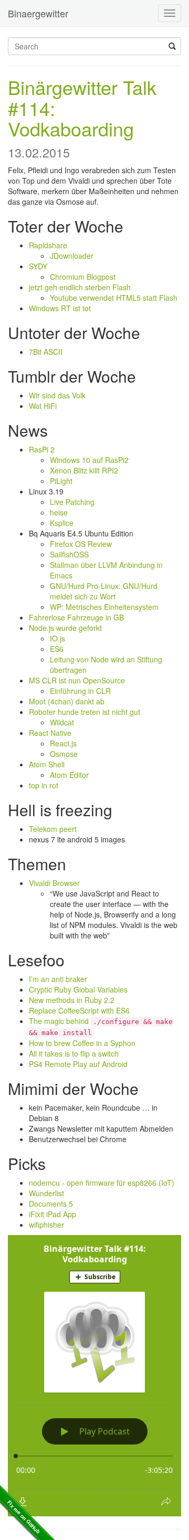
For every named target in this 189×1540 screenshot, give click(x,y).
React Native (50, 732)
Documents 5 (51, 1203)
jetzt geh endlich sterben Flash (80, 287)
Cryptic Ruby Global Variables (78, 989)
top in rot (43, 785)
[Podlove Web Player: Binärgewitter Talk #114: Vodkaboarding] (94, 1375)
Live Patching (72, 502)
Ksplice (62, 523)
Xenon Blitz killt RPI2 (84, 470)
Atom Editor (69, 774)
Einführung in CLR (80, 690)
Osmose (64, 753)
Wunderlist (46, 1193)
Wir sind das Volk (57, 395)
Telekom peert (53, 829)
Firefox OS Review (81, 544)
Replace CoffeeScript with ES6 (79, 1010)
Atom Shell (47, 764)
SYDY (38, 266)
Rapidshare (48, 245)
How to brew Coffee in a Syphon (82, 1043)
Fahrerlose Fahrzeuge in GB (76, 617)
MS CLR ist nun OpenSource (77, 680)
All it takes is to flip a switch (74, 1053)
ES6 (57, 649)
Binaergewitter (38, 13)
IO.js (57, 638)
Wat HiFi (43, 405)
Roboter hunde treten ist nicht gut (84, 711)
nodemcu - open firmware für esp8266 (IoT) (101, 1182)
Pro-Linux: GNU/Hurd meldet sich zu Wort (104, 591)
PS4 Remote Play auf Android (78, 1064)
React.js (63, 743)
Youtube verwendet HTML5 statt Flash (113, 297)
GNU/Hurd (67, 586)
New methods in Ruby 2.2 (71, 1000)
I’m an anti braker (58, 979)
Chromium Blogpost (83, 276)
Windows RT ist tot (60, 308)
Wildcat (62, 722)
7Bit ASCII (45, 351)
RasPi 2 (42, 449)
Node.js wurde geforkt (65, 628)
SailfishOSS (69, 554)
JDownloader (71, 255)
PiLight (61, 481)
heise (59, 512)
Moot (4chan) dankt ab (66, 701)
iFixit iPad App (52, 1214)
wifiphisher (46, 1224)
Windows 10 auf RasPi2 (89, 460)
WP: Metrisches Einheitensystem (104, 607)
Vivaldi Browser (54, 883)
